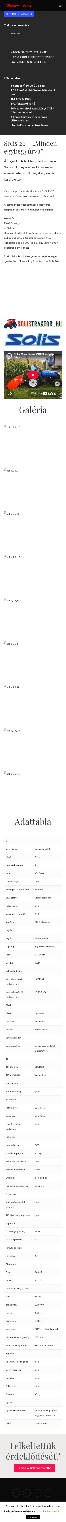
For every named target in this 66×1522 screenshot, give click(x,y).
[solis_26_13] (34, 574)
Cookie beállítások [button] (49, 1511)
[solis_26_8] (34, 704)
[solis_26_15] (34, 445)
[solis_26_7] (34, 488)
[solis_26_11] (34, 748)
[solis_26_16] (34, 791)
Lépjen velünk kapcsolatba (34, 1468)
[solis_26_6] (34, 618)
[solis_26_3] (34, 531)
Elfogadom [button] (33, 1517)
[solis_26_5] (34, 661)
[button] (60, 5)
